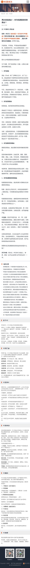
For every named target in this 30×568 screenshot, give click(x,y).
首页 (7, 13)
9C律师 (15, 8)
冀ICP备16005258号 (16, 563)
